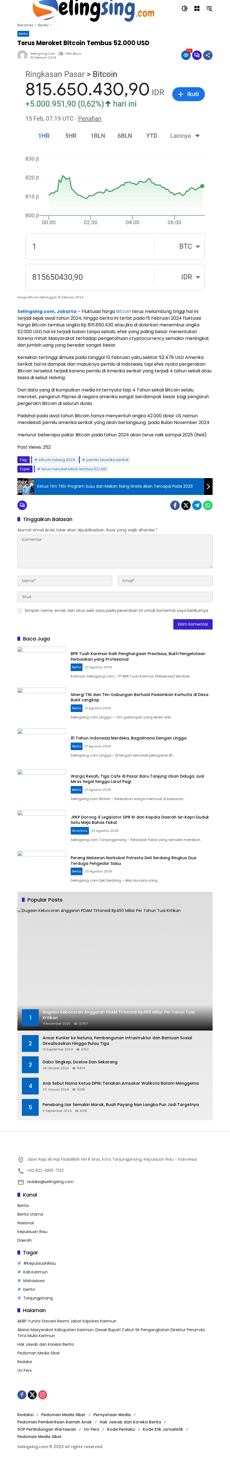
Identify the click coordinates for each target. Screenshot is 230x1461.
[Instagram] (42, 1394)
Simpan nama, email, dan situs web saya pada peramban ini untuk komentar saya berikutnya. (117, 610)
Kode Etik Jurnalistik (163, 1429)
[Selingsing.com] (93, 8)
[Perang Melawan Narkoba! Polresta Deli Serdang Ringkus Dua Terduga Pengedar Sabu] (41, 868)
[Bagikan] (208, 55)
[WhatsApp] (208, 505)
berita (29, 1289)
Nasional (25, 1223)
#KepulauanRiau (39, 1263)
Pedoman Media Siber (38, 1353)
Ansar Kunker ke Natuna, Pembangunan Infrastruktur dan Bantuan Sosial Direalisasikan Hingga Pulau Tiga (117, 1040)
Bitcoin (123, 311)
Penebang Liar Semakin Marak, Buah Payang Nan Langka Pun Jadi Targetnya (121, 1104)
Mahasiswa (34, 1280)
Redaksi (24, 1362)
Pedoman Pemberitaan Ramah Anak (54, 1422)
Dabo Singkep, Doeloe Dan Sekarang (80, 1062)
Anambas (80, 830)
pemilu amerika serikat (107, 459)
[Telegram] (197, 505)
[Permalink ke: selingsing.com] (23, 55)
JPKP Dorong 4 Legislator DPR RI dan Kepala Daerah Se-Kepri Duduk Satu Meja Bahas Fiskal (140, 820)
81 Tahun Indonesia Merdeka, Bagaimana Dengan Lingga (129, 738)
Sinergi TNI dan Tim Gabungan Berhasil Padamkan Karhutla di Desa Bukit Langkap (139, 697)
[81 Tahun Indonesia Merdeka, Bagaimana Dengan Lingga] (41, 746)
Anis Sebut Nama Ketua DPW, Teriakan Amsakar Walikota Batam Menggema (121, 1083)
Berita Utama (30, 1214)
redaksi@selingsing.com (50, 1182)
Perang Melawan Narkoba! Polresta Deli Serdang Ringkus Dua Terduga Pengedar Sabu (133, 860)
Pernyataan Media (112, 1415)
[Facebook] (175, 505)
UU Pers (24, 1370)
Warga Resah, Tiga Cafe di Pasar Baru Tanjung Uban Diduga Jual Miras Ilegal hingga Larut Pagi (137, 779)
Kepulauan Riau (32, 1231)
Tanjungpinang (38, 1298)
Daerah (24, 1240)
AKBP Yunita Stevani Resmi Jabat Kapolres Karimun (66, 1321)
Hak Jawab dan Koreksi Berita (45, 1344)
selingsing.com (42, 53)
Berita (23, 33)
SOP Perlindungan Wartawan (46, 1429)
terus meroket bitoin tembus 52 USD (74, 469)
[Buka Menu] (197, 8)
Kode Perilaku (121, 1429)
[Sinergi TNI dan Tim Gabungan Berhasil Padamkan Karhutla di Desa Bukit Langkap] (41, 705)
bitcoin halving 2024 (57, 459)
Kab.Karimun (35, 1272)
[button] (184, 8)
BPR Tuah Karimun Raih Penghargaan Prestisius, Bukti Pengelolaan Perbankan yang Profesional (138, 656)
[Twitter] (186, 505)
